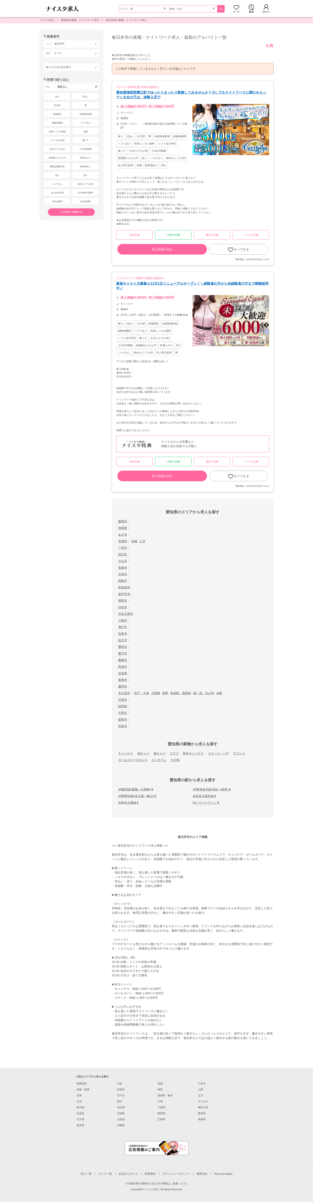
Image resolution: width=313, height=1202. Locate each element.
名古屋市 (124, 693)
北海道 (80, 1113)
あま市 (122, 534)
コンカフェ (158, 760)
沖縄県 (121, 1125)
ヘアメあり (85, 123)
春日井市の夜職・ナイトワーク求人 (126, 20)
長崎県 (202, 1119)
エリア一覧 (105, 1173)
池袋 (160, 1083)
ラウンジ (239, 753)
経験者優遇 (57, 123)
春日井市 (124, 594)
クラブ (174, 753)
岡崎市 (122, 580)
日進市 (122, 699)
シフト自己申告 (57, 140)
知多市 (122, 633)
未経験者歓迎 (85, 114)
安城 (134, 541)
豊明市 (122, 686)
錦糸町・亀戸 (165, 1095)
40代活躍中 (85, 201)
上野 (200, 1089)
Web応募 (134, 234)
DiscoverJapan (223, 1173)
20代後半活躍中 (85, 193)
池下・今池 (141, 693)
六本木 (202, 1083)
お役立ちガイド (128, 1173)
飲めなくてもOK (85, 184)
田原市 (122, 666)
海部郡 (122, 528)
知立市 (122, 640)
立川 (200, 1095)
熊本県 (80, 1125)
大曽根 (155, 693)
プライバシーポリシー (176, 1173)
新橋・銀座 (83, 1089)
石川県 (80, 1119)
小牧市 (122, 620)
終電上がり (85, 158)
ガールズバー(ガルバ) (132, 760)
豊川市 (122, 653)
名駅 (219, 693)
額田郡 (122, 706)
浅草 (79, 1095)
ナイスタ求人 (47, 20)
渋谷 (119, 1083)
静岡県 (161, 1113)
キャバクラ (125, 753)
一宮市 (122, 547)
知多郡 (122, 673)
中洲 (160, 1101)
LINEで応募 (173, 234)
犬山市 (122, 561)
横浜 (119, 1101)
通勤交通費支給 (57, 166)
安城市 (122, 541)
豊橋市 (122, 660)
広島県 (161, 1119)
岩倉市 (122, 567)
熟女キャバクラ (193, 753)
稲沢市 (122, 554)
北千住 (121, 1095)
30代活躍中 (57, 201)
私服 (85, 131)
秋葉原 (121, 1089)
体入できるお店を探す (58, 67)
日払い (85, 96)
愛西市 (122, 521)
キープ (236, 8)
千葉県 (161, 1107)
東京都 (80, 1107)
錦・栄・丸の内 (203, 693)
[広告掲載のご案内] (156, 1147)
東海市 (122, 680)
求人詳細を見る (162, 249)
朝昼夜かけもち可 (57, 158)
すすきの (203, 1101)
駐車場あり (85, 166)
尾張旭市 (124, 587)
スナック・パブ (218, 753)
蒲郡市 (122, 600)
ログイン (266, 8)
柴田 (165, 693)
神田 (160, 1089)
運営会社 (202, 1173)
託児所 (57, 105)
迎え (57, 175)
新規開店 (57, 114)
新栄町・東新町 (180, 693)
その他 (175, 760)
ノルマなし (57, 184)
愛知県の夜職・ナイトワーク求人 (80, 20)
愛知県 (202, 1113)
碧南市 (122, 719)
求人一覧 (86, 1173)
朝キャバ (143, 753)
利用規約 (150, 1173)
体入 (57, 96)
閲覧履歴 (251, 8)
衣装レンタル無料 (57, 131)
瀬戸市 (122, 627)
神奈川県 (203, 1107)
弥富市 (122, 726)
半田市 (122, 713)
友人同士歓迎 (57, 193)
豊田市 (122, 647)
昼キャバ (159, 753)
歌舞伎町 (82, 1083)
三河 (142, 541)
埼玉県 (121, 1107)
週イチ (85, 140)
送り (85, 175)
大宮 (79, 1101)
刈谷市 (122, 607)
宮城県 (121, 1113)
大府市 (122, 574)
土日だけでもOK (57, 149)
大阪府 (121, 1119)
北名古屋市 (125, 613)
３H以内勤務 (85, 149)
